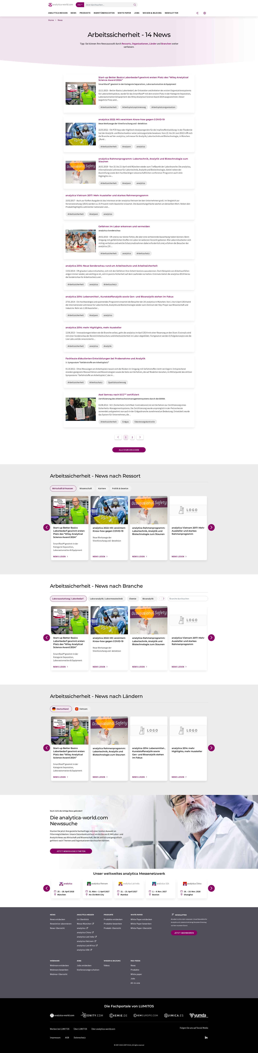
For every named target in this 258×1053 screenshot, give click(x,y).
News (133, 965)
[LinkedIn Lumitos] (206, 1037)
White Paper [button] (124, 13)
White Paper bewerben (141, 923)
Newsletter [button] (171, 13)
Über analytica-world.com (103, 1029)
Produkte (135, 969)
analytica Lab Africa (86, 945)
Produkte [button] (85, 13)
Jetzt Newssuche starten (71, 851)
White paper (136, 974)
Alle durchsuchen (129, 449)
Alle (79, 5)
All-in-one (135, 983)
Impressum (55, 1037)
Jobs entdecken (84, 965)
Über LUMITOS (80, 1029)
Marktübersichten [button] (104, 13)
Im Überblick (83, 919)
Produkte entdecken (113, 919)
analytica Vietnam (85, 941)
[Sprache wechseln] (205, 13)
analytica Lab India (85, 936)
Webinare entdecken (59, 965)
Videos (107, 965)
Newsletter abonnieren (60, 923)
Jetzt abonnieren (184, 932)
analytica (81, 928)
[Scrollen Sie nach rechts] (164, 598)
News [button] (73, 13)
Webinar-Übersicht (58, 974)
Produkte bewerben (113, 923)
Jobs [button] (136, 13)
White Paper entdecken (141, 919)
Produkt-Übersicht (112, 928)
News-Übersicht (57, 928)
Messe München (84, 923)
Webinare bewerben (59, 969)
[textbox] (187, 598)
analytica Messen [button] (57, 13)
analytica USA (83, 949)
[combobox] (188, 598)
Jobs (133, 978)
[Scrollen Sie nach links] (160, 598)
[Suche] (135, 4)
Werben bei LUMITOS (59, 1029)
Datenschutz (80, 1037)
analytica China (84, 932)
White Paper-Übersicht (141, 928)
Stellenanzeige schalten (88, 969)
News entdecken (57, 919)
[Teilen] (197, 13)
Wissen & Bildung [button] (152, 13)
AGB (67, 1037)
